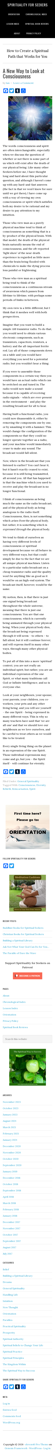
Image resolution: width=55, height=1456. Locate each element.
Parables (7, 1320)
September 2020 (12, 1165)
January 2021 (10, 1139)
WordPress (35, 1448)
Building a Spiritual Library (17, 940)
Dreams (7, 1282)
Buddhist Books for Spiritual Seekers (23, 927)
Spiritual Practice (12, 1351)
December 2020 (12, 1146)
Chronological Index (14, 1001)
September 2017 (12, 1241)
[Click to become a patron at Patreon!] (27, 979)
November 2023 (12, 1101)
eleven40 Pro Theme (36, 1444)
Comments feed (12, 1416)
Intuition (8, 1301)
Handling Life (10, 1294)
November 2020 (12, 1152)
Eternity (40, 785)
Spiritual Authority (13, 1338)
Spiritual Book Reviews (15, 1027)
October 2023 (10, 1108)
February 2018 (11, 1209)
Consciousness (26, 785)
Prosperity (9, 1332)
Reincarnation (20, 788)
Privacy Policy (10, 1020)
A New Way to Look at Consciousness (23, 73)
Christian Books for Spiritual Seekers (23, 934)
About (6, 995)
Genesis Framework (16, 1448)
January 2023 (10, 1114)
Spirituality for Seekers (27, 4)
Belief (6, 1269)
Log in (6, 1403)
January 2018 (10, 1215)
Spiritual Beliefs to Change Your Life (23, 1345)
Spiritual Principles (13, 1357)
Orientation (9, 1014)
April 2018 (8, 1196)
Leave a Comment (23, 82)
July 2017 (7, 1253)
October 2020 (10, 1158)
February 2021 (11, 1133)
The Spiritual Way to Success (19, 1370)
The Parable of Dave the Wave (19, 953)
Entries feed (10, 1409)
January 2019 (10, 1171)
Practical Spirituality (14, 1326)
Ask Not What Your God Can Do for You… (26, 946)
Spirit (32, 788)
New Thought (10, 1307)
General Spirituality (28, 781)
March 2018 (9, 1203)
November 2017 (11, 1228)
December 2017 (11, 1222)
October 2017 (10, 1234)
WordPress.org (11, 1422)
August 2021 (9, 1120)
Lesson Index (10, 1008)
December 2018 (11, 1177)
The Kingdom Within (14, 1364)
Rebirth (7, 788)
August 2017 (9, 1247)
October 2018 (10, 1184)
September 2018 (12, 1190)
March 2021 (9, 1127)
